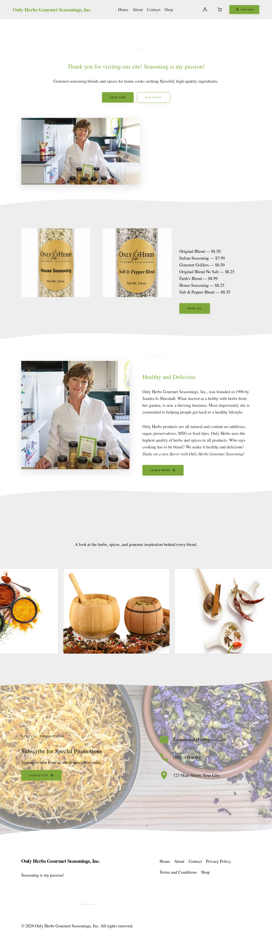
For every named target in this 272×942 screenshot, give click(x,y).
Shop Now (118, 97)
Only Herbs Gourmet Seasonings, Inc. (52, 9)
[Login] (205, 9)
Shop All (194, 308)
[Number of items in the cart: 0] (219, 9)
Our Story (153, 97)
